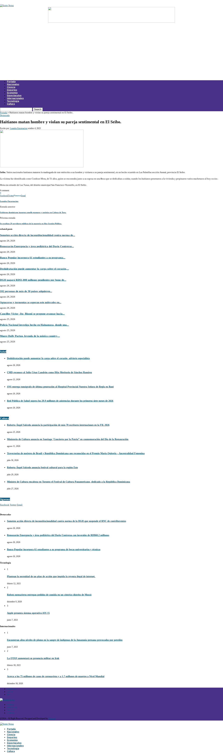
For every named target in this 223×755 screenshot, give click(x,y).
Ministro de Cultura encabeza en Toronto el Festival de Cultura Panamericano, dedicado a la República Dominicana (68, 481)
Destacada (5, 115)
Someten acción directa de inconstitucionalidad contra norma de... (37, 235)
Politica (10, 710)
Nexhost (51, 718)
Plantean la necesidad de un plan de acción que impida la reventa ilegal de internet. (51, 576)
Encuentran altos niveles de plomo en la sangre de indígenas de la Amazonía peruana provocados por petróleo (64, 640)
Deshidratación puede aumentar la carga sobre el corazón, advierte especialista (48, 358)
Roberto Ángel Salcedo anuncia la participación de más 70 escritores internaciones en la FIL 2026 (58, 425)
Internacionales (15, 98)
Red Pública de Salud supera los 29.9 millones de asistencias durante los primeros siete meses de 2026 (60, 401)
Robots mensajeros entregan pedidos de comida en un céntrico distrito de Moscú (49, 594)
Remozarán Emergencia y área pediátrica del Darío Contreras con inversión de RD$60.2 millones (58, 535)
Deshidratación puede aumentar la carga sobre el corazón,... (34, 268)
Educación (12, 707)
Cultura (11, 104)
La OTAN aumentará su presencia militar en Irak (33, 658)
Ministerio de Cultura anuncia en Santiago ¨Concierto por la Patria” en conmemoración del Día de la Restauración (67, 439)
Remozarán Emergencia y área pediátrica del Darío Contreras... (37, 246)
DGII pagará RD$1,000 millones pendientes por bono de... (33, 279)
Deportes (12, 90)
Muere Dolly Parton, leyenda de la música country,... (30, 335)
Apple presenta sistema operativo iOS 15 (28, 613)
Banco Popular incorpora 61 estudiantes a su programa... (32, 257)
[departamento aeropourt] (111, 22)
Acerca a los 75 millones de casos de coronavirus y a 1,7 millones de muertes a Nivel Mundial (55, 676)
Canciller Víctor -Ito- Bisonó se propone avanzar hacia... (32, 313)
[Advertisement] (111, 53)
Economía (12, 92)
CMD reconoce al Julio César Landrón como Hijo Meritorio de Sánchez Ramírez (49, 372)
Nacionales (13, 84)
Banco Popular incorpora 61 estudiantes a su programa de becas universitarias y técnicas (53, 549)
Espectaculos (14, 95)
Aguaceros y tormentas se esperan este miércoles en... (30, 302)
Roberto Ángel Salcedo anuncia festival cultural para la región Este (42, 467)
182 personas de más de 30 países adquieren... (26, 291)
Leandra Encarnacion (18, 128)
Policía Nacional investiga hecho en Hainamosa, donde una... (34, 324)
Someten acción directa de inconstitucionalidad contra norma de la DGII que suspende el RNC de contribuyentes (66, 521)
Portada (11, 81)
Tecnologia (13, 101)
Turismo (11, 713)
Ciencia (11, 87)
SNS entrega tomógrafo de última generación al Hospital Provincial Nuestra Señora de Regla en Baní (60, 386)
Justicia (10, 704)
